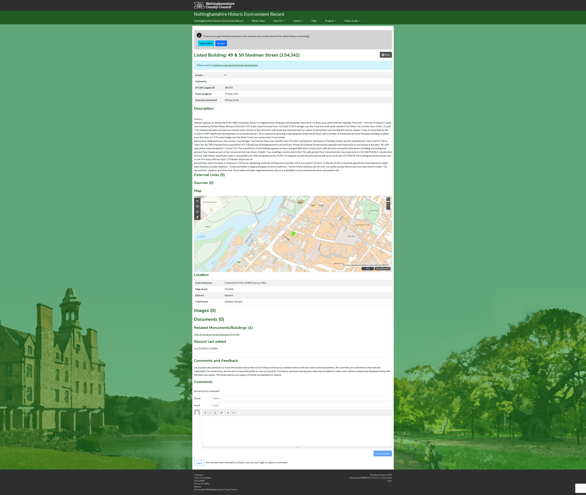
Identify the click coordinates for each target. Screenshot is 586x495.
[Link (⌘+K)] (221, 412)
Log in (389, 480)
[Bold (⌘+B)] (205, 412)
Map (314, 20)
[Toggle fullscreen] (388, 199)
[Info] (197, 211)
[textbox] (297, 431)
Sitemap (197, 486)
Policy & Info (352, 20)
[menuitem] (258, 20)
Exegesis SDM (386, 475)
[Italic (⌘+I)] (210, 412)
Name (197, 398)
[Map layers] (197, 201)
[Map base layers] (197, 206)
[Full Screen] (228, 412)
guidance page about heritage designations (235, 65)
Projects (329, 20)
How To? (278, 20)
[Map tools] (197, 217)
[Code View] (234, 412)
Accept (221, 43)
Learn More (206, 43)
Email (197, 405)
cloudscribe (387, 478)
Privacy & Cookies (202, 483)
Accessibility (199, 480)
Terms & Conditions (202, 478)
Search (297, 20)
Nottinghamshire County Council (223, 489)
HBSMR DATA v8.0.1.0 (370, 478)
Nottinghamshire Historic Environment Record (218, 20)
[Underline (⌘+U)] (215, 412)
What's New (258, 20)
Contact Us (198, 475)
